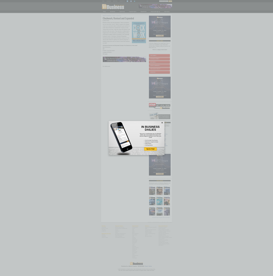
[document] (136, 138)
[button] (162, 123)
